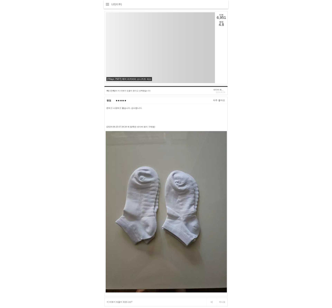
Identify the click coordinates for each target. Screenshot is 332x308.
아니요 (222, 302)
